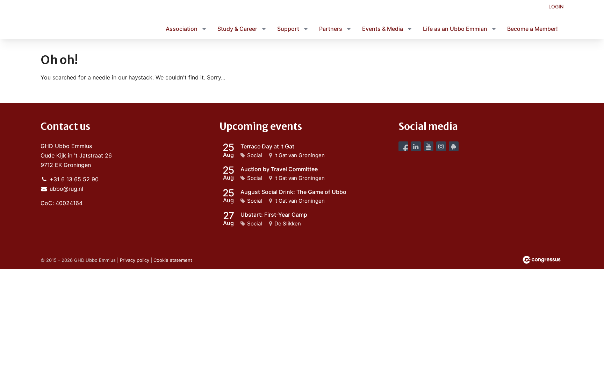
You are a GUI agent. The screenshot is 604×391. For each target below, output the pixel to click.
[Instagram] (441, 146)
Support (288, 28)
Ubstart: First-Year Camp (273, 214)
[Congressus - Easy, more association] (541, 260)
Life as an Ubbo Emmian (455, 28)
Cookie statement (172, 260)
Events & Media (382, 28)
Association (181, 28)
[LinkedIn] (416, 146)
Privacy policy (134, 260)
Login (555, 6)
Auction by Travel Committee (279, 169)
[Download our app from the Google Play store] (454, 146)
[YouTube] (428, 146)
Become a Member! (532, 28)
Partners (330, 28)
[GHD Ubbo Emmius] (93, 20)
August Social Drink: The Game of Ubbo (293, 191)
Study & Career (237, 28)
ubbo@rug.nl (66, 188)
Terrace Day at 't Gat (267, 146)
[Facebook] (403, 146)
